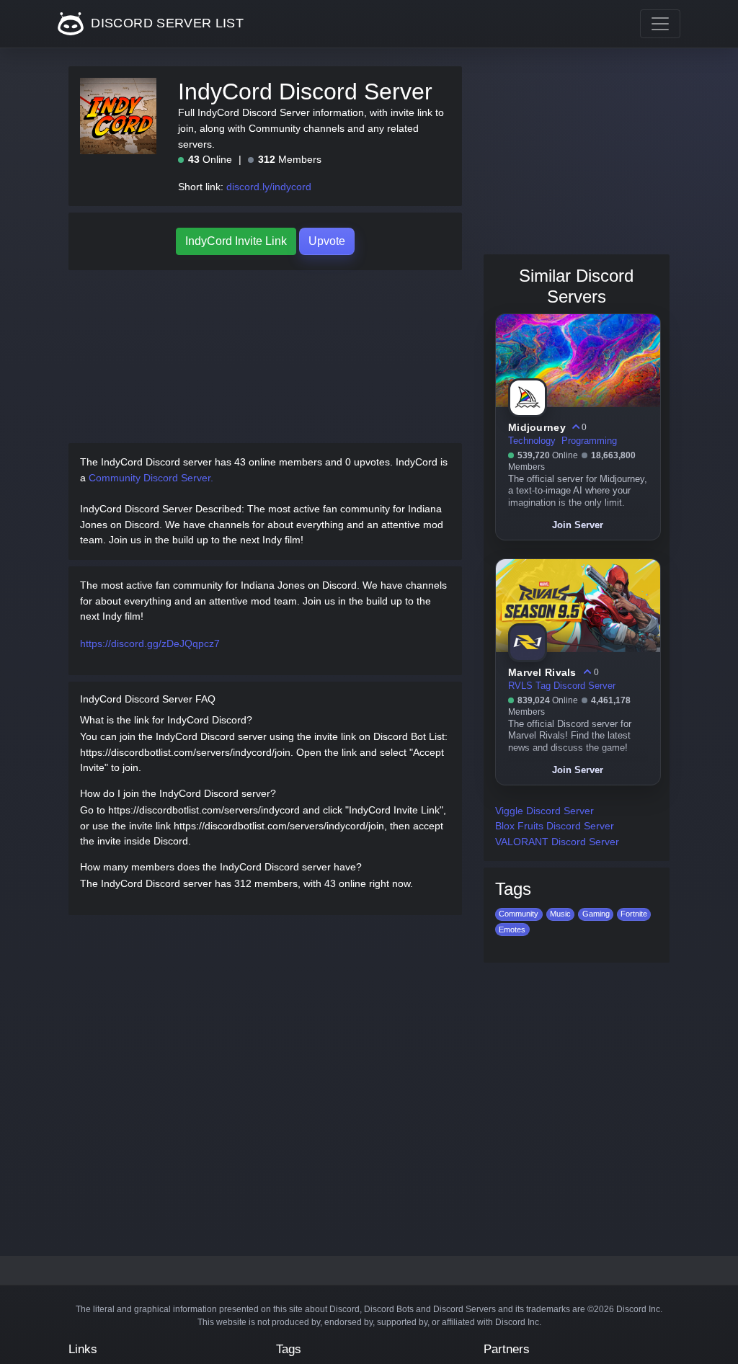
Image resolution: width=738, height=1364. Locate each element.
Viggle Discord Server (544, 810)
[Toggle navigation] (660, 23)
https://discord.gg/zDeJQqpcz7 (150, 643)
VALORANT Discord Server (557, 841)
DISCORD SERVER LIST (165, 23)
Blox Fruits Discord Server (554, 826)
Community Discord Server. (151, 477)
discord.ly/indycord (268, 186)
